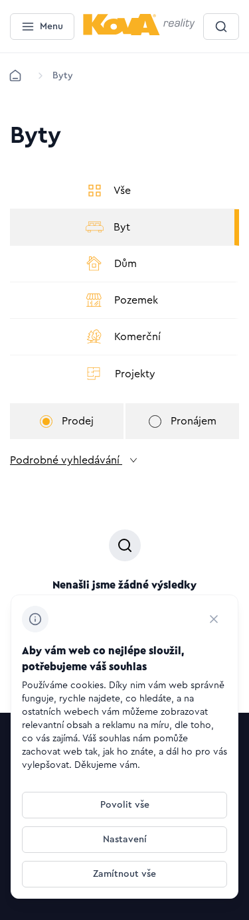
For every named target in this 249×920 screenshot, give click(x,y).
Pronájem (193, 421)
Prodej (78, 421)
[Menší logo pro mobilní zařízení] (139, 32)
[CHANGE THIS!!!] (214, 619)
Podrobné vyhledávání (66, 460)
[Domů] (15, 75)
